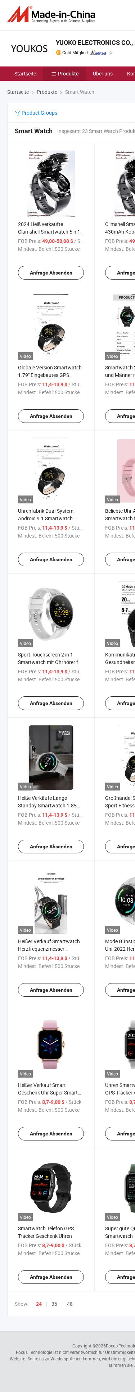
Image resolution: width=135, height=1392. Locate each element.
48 (70, 1303)
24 (39, 1304)
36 (54, 1303)
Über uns (103, 73)
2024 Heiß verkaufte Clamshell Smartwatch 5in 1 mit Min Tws (49, 232)
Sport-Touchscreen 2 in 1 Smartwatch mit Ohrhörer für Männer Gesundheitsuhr (50, 662)
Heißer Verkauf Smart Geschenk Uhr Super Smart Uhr (48, 1092)
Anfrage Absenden (51, 273)
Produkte (68, 73)
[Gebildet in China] (52, 14)
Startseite (25, 73)
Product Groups (39, 112)
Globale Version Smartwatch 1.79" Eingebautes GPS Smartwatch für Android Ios (50, 375)
